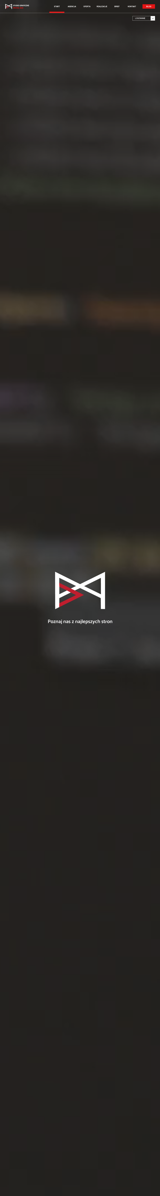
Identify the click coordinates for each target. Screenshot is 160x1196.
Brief (117, 6)
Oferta (86, 6)
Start (57, 6)
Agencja (72, 6)
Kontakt (132, 6)
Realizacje (102, 6)
